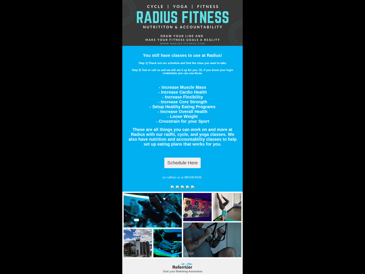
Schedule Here (182, 162)
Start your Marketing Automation (182, 271)
